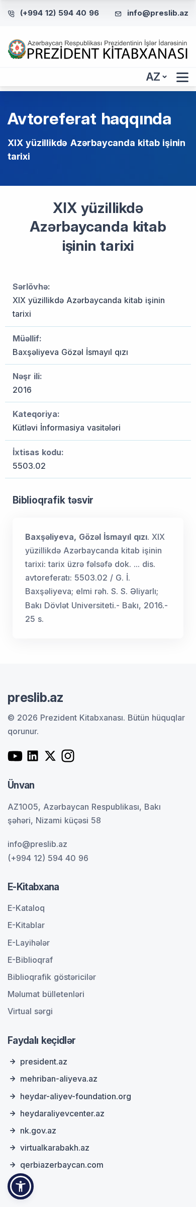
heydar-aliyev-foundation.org (75, 1096)
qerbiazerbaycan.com (62, 1165)
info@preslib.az (157, 13)
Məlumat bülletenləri (46, 994)
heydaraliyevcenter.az (62, 1113)
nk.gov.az (38, 1130)
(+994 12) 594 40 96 (59, 13)
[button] (20, 1186)
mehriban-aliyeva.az (58, 1079)
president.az (43, 1061)
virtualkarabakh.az (54, 1148)
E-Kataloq (26, 908)
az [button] (153, 76)
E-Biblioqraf (30, 960)
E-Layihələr (29, 943)
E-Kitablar (26, 925)
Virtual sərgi (30, 1011)
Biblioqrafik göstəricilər (52, 977)
